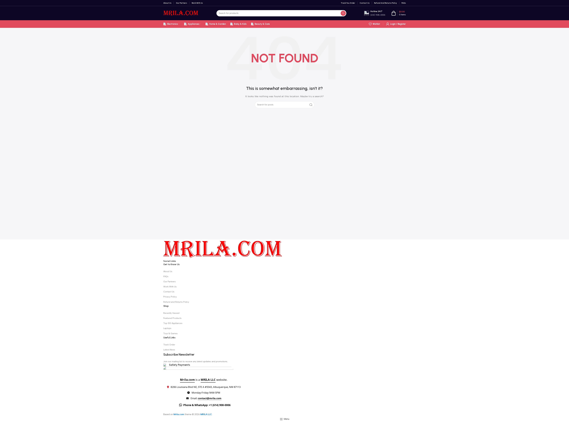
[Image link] (222, 249)
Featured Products (172, 318)
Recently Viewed (171, 313)
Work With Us (170, 286)
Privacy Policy (170, 296)
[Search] (343, 13)
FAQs (165, 276)
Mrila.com (187, 379)
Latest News (169, 349)
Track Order (169, 344)
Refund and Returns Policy (176, 302)
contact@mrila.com (209, 398)
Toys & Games (170, 333)
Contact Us (168, 291)
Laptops (167, 328)
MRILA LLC (208, 379)
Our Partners (169, 281)
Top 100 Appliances (172, 323)
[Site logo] (181, 13)
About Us (167, 271)
